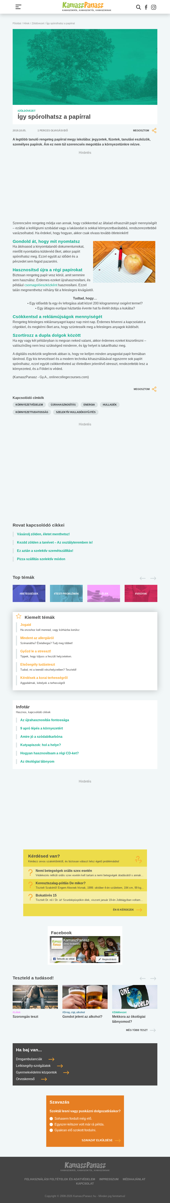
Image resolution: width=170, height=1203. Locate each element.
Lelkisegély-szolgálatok (33, 1065)
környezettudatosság (32, 412)
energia (89, 404)
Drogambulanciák (29, 1059)
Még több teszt (137, 1030)
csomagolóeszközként (40, 285)
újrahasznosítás (63, 404)
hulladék (110, 404)
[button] (146, 7)
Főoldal (17, 23)
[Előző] (141, 578)
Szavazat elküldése (97, 1140)
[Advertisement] (85, 473)
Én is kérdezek (123, 909)
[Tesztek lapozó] (85, 978)
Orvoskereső (25, 1079)
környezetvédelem (29, 404)
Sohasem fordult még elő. (73, 1118)
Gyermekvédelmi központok (37, 1072)
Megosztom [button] (141, 130)
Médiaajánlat (134, 1179)
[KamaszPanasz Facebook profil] (85, 949)
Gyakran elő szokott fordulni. (75, 1130)
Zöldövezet (38, 23)
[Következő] (152, 578)
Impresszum (109, 1179)
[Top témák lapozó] (85, 578)
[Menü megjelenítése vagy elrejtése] (18, 7)
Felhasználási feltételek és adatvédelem (59, 1179)
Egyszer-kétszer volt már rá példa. (79, 1124)
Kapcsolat (85, 1183)
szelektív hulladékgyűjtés (76, 412)
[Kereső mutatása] (138, 7)
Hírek (26, 23)
